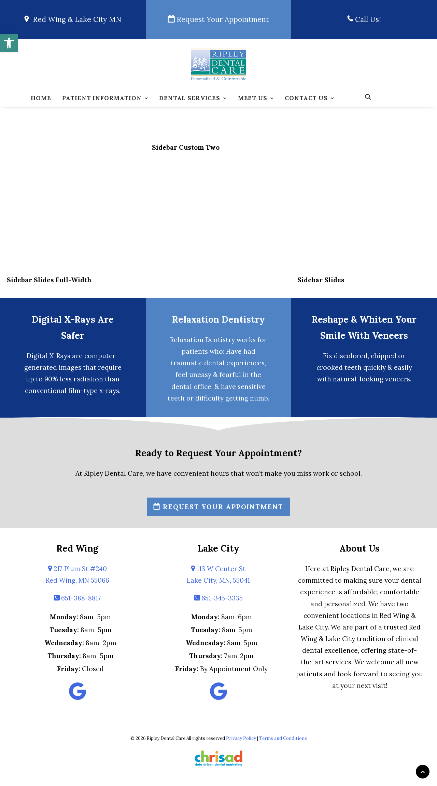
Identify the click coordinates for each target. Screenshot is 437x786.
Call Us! (367, 19)
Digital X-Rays (48, 356)
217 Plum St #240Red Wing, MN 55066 (77, 574)
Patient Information (101, 98)
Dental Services (189, 98)
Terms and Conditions (283, 738)
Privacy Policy (241, 738)
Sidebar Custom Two (186, 147)
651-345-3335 (221, 598)
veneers (397, 379)
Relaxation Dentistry (218, 319)
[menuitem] (41, 98)
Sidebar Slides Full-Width (49, 280)
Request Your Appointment (221, 19)
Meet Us (252, 98)
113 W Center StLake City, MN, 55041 (218, 574)
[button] (9, 43)
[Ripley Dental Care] (218, 64)
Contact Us (306, 98)
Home (41, 98)
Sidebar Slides (320, 280)
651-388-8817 (80, 598)
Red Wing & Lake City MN (75, 19)
